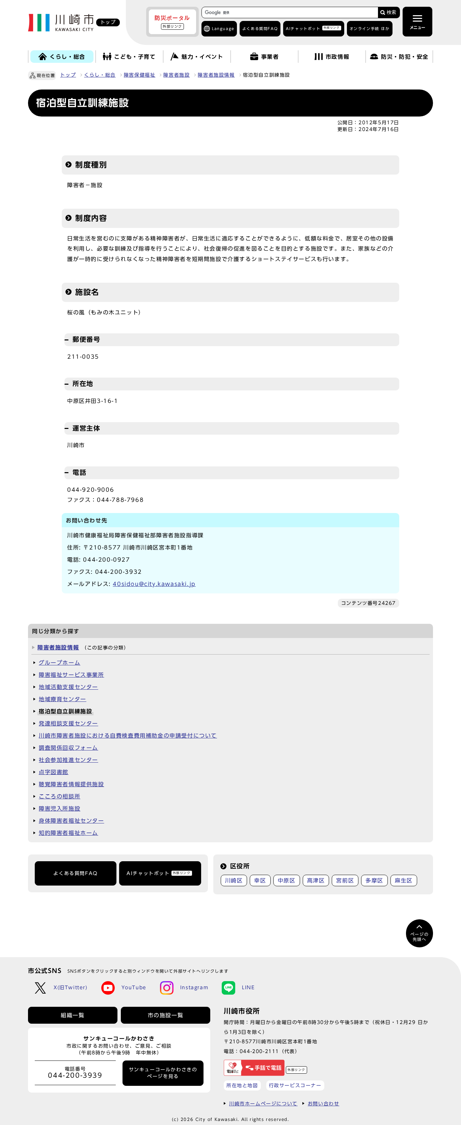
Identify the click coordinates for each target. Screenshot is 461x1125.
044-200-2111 (259, 1051)
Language (223, 28)
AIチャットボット (313, 28)
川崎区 (234, 880)
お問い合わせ (324, 1103)
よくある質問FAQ (75, 873)
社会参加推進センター (68, 760)
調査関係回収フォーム (68, 747)
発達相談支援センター (68, 723)
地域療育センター (62, 699)
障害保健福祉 (140, 75)
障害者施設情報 (216, 75)
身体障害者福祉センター (71, 820)
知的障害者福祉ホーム (68, 833)
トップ (68, 75)
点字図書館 (54, 772)
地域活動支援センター (68, 687)
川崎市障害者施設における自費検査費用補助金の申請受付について (128, 735)
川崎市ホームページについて (263, 1103)
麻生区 (404, 880)
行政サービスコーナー (295, 1085)
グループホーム (59, 662)
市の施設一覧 (166, 1015)
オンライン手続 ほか (370, 28)
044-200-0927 (106, 559)
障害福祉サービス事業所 (71, 674)
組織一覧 (72, 1015)
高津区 (316, 880)
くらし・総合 (100, 75)
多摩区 (374, 880)
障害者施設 (176, 75)
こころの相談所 (59, 796)
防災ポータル (172, 21)
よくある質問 (260, 28)
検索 (391, 12)
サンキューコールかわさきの (163, 1073)
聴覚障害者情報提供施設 (71, 784)
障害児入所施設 (59, 808)
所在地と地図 (242, 1085)
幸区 (260, 880)
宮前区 (345, 880)
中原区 (287, 880)
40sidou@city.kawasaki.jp (154, 584)
